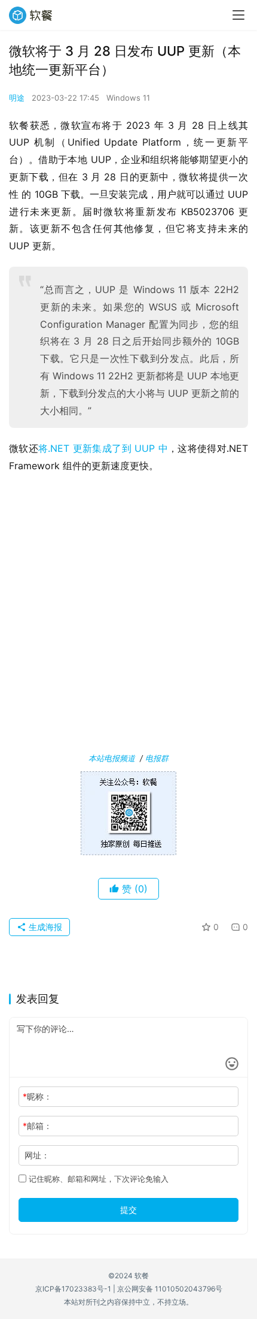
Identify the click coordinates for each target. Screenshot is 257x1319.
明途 (17, 97)
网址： (37, 1155)
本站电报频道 (111, 758)
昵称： (37, 1096)
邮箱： (37, 1126)
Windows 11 (128, 97)
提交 (128, 1210)
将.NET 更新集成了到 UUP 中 (103, 448)
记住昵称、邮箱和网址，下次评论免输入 (97, 1179)
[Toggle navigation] (238, 15)
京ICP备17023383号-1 (73, 1288)
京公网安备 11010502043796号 (169, 1288)
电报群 (157, 758)
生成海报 (44, 927)
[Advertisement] (128, 615)
